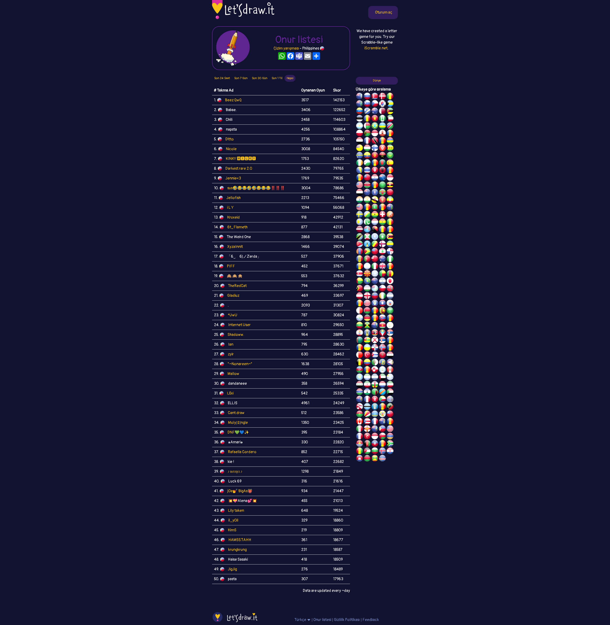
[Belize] (375, 303)
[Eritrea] (359, 244)
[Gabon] (390, 244)
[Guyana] (367, 252)
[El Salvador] (382, 281)
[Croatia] (390, 451)
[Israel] (367, 266)
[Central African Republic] (375, 385)
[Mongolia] (359, 252)
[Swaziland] (375, 333)
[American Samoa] (390, 362)
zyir (231, 354)
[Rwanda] (382, 126)
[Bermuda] (390, 289)
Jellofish (233, 197)
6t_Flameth (237, 227)
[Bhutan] (390, 215)
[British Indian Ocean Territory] (390, 399)
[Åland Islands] (367, 370)
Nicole (231, 149)
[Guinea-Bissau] (359, 281)
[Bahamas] (390, 104)
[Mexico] (359, 429)
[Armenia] (390, 436)
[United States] (359, 185)
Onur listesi (322, 619)
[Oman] (382, 436)
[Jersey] (375, 340)
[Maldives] (375, 207)
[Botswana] (367, 407)
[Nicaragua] (390, 296)
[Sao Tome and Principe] (390, 148)
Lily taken (236, 510)
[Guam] (375, 192)
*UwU (232, 315)
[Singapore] (390, 178)
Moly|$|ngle (238, 422)
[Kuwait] (390, 119)
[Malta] (359, 311)
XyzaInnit (235, 246)
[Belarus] (367, 311)
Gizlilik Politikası (347, 619)
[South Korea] (382, 104)
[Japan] (390, 281)
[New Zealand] (367, 192)
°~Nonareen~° (240, 364)
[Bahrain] (359, 355)
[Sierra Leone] (367, 377)
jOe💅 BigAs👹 (239, 491)
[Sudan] (390, 392)
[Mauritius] (390, 141)
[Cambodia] (359, 458)
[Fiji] (367, 229)
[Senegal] (390, 96)
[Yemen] (359, 192)
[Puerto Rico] (367, 422)
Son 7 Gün (241, 78)
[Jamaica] (367, 325)
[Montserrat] (375, 429)
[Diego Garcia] (375, 185)
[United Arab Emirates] (382, 377)
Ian (230, 344)
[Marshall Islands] (367, 111)
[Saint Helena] (375, 325)
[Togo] (367, 340)
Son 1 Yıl (277, 78)
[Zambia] (375, 392)
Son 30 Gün (259, 78)
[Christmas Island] (367, 281)
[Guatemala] (382, 370)
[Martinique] (382, 207)
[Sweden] (359, 215)
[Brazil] (375, 126)
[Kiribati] (359, 444)
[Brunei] (375, 200)
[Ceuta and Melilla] (382, 141)
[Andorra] (382, 444)
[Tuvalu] (375, 289)
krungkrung (237, 549)
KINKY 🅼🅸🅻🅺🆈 (241, 158)
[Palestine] (390, 348)
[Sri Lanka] (382, 311)
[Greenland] (375, 370)
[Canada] (359, 422)
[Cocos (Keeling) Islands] (382, 259)
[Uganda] (390, 185)
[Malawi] (367, 458)
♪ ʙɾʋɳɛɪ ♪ (235, 471)
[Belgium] (359, 362)
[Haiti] (375, 444)
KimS (232, 530)
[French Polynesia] (359, 333)
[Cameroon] (390, 274)
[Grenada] (375, 458)
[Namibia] (390, 126)
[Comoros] (382, 399)
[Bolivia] (382, 222)
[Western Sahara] (375, 311)
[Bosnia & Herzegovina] (359, 170)
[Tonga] (375, 259)
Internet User (239, 325)
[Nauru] (359, 156)
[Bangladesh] (382, 163)
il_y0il (233, 520)
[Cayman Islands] (382, 422)
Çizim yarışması (286, 48)
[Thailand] (367, 170)
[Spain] (390, 163)
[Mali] (390, 222)
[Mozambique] (390, 111)
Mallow (233, 373)
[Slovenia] (367, 104)
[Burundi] (367, 237)
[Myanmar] (367, 178)
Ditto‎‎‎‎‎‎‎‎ (229, 139)
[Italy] (375, 266)
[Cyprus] (390, 325)
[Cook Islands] (382, 178)
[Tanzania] (359, 237)
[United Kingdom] (382, 266)
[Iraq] (359, 385)
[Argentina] (359, 126)
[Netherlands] (382, 385)
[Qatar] (382, 111)
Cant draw (236, 412)
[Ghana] (375, 215)
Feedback (370, 619)
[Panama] (390, 252)
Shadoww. (236, 334)
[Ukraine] (367, 348)
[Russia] (367, 96)
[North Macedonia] (367, 274)
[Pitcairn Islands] (359, 104)
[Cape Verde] (382, 458)
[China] (390, 192)
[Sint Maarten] (359, 348)
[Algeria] (375, 362)
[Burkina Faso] (359, 414)
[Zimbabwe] (390, 237)
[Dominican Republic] (375, 348)
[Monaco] (375, 133)
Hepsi (290, 78)
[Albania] (382, 170)
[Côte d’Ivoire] (382, 296)
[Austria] (359, 296)
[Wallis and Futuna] (382, 148)
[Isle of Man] (367, 436)
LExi (230, 393)
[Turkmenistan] (359, 340)
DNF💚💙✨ (238, 432)
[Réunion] (390, 340)
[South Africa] (390, 444)
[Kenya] (367, 185)
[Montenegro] (382, 200)
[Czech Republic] (375, 104)
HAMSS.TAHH (239, 540)
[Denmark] (382, 96)
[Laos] (382, 303)
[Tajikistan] (359, 303)
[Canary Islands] (390, 422)
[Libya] (382, 185)
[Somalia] (375, 237)
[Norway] (382, 348)
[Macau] (382, 237)
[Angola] (382, 156)
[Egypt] (359, 141)
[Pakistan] (367, 222)
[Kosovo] (367, 207)
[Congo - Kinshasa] (382, 392)
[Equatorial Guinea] (390, 385)
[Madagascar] (367, 126)
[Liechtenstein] (375, 296)
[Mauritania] (390, 156)
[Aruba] (375, 414)
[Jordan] (367, 451)
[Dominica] (382, 192)
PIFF (231, 266)
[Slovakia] (382, 318)
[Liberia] (367, 303)
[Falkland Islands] (359, 96)
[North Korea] (375, 96)
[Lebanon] (382, 252)
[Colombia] (367, 362)
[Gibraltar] (382, 133)
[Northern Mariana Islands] (375, 407)
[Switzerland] (382, 215)
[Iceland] (382, 451)
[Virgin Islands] (382, 414)
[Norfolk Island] (382, 119)
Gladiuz (233, 295)
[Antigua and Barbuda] (382, 333)
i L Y (230, 207)
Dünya (377, 80)
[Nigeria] (390, 259)
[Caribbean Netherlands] (375, 163)
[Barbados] (367, 333)
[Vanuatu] (367, 133)
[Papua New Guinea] (375, 229)
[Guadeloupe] (390, 266)
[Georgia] (367, 296)
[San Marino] (359, 318)
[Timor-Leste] (359, 289)
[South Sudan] (390, 318)
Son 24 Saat (222, 78)
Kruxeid (233, 217)
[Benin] (382, 274)
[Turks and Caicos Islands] (359, 399)
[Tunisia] (375, 170)
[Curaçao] (390, 229)
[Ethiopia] (390, 200)
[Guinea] (359, 451)
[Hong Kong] (375, 399)
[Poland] (359, 133)
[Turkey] (367, 355)
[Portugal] (367, 259)
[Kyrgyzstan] (375, 156)
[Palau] (359, 222)
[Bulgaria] (375, 451)
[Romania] (382, 229)
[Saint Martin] (367, 141)
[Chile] (382, 289)
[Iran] (367, 385)
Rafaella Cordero (242, 452)
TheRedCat (237, 285)
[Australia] (375, 111)
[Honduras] (375, 377)
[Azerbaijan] (359, 370)
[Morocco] (382, 355)
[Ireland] (359, 163)
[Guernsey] (367, 429)
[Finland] (375, 148)
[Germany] (367, 318)
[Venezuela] (359, 111)
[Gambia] (359, 392)
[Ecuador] (367, 156)
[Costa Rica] (359, 274)
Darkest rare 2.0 (238, 168)
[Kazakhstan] (359, 377)
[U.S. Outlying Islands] (359, 266)
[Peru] (390, 370)
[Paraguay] (375, 178)
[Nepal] (359, 407)
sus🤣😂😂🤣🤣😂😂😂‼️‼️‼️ (256, 188)
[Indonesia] (375, 436)
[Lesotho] (367, 392)
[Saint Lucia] (367, 244)
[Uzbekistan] (367, 289)
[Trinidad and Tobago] (375, 141)
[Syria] (390, 355)
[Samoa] (375, 252)
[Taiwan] (390, 414)
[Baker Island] (390, 429)
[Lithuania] (359, 325)
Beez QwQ (233, 100)
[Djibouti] (367, 163)
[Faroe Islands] (382, 244)
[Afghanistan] (367, 444)
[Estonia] (359, 119)
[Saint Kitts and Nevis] (390, 407)
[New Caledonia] (359, 436)
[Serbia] (390, 333)
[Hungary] (367, 148)
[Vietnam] (375, 119)
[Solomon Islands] (367, 215)
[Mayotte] (390, 303)
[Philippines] (382, 429)
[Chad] (367, 119)
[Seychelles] (367, 414)
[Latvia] (359, 229)
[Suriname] (382, 325)
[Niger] (367, 200)
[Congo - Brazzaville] (375, 244)
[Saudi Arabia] (390, 311)
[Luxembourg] (375, 222)
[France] (375, 422)
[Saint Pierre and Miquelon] (382, 362)
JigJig (232, 569)
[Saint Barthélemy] (367, 399)
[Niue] (359, 148)
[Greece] (375, 274)
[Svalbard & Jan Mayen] (375, 318)
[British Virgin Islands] (390, 207)
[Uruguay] (390, 377)
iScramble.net (375, 48)
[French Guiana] (359, 178)
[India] (359, 200)
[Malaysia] (359, 207)
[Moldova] (359, 259)
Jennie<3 (233, 178)
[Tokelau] (375, 281)
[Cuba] (375, 355)
